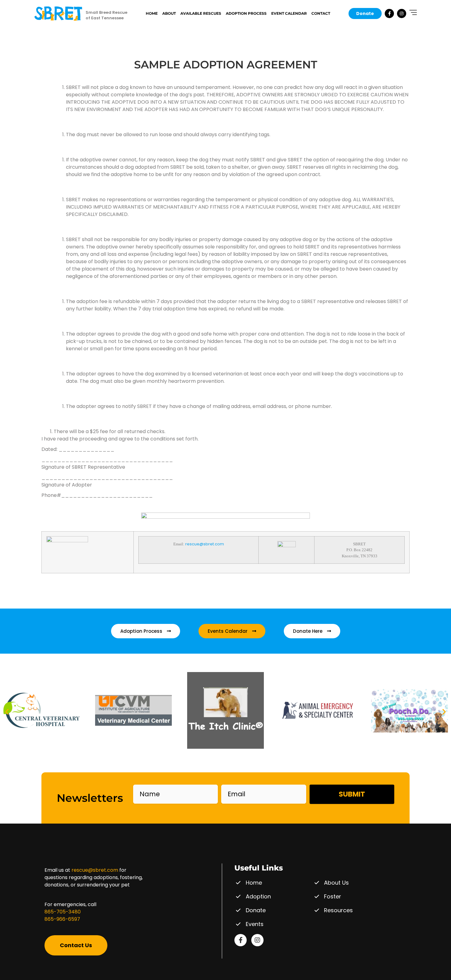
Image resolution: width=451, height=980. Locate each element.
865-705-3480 (62, 911)
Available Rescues (200, 13)
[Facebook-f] (389, 13)
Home (152, 13)
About (169, 13)
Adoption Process (246, 13)
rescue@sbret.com (204, 544)
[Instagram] (401, 13)
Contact (320, 13)
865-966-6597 (62, 919)
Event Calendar (289, 13)
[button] (7, 711)
